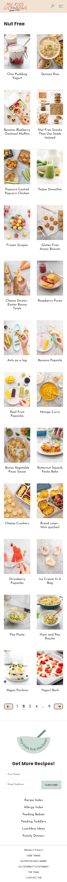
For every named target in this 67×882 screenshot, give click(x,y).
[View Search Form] (52, 6)
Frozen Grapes (17, 245)
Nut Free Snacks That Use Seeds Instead (50, 133)
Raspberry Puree (50, 300)
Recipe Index (33, 800)
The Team (33, 872)
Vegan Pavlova (17, 690)
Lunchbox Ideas (33, 828)
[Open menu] (60, 6)
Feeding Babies (33, 814)
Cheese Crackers (17, 523)
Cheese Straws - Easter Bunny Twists (17, 304)
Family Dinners (33, 835)
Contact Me (33, 877)
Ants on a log (17, 360)
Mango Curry (50, 412)
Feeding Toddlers (33, 821)
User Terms (33, 855)
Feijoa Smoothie (50, 189)
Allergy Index (33, 807)
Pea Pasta (17, 634)
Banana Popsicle (50, 360)
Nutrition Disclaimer (33, 861)
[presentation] (17, 51)
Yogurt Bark (50, 690)
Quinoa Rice (50, 74)
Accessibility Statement (33, 866)
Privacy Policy (33, 850)
